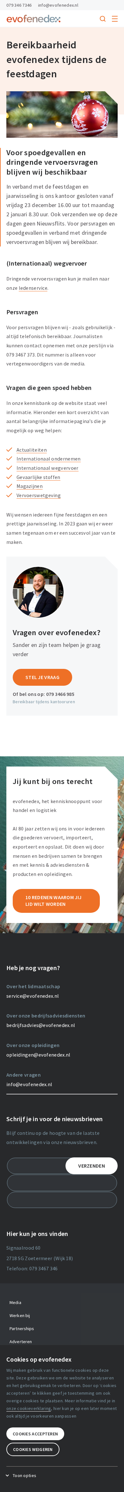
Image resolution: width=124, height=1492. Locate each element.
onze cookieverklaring (28, 1408)
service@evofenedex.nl (32, 996)
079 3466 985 (60, 694)
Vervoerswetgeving (39, 495)
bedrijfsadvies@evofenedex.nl (40, 1025)
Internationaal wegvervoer (48, 468)
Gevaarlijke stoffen (38, 477)
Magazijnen (30, 486)
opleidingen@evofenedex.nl (38, 1054)
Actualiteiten (32, 450)
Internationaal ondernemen (49, 458)
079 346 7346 (19, 5)
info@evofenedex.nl (58, 5)
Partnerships (22, 1328)
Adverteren (21, 1341)
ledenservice (33, 288)
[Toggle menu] (115, 19)
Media (15, 1302)
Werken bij (20, 1315)
